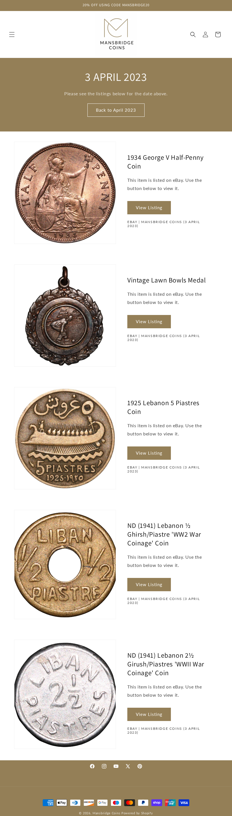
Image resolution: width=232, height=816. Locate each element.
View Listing (149, 207)
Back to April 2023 (116, 110)
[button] (12, 34)
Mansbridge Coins (106, 813)
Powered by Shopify (137, 813)
